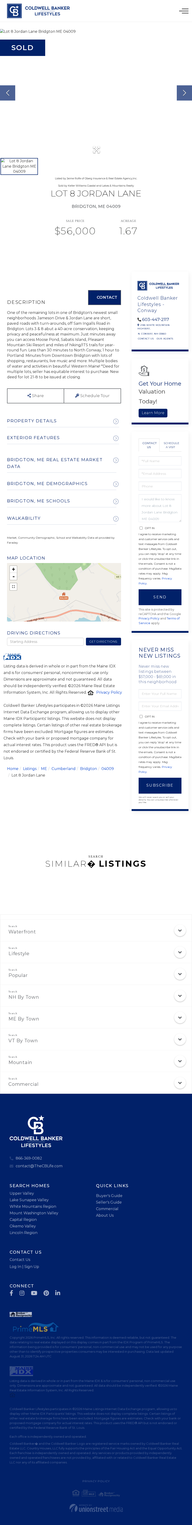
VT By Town (23, 1040)
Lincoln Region (23, 1232)
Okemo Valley (23, 1226)
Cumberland (64, 768)
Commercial (23, 1084)
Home (12, 768)
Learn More (153, 413)
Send (159, 597)
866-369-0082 (29, 1158)
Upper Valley (22, 1193)
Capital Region (23, 1219)
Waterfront (22, 932)
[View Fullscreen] (13, 586)
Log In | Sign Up (24, 1266)
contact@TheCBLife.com (39, 1166)
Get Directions (103, 641)
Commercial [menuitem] (107, 1209)
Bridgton (88, 768)
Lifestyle (19, 953)
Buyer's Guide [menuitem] (109, 1195)
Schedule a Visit (171, 445)
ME (44, 768)
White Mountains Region (33, 1206)
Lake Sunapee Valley (29, 1200)
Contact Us (146, 338)
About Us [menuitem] (105, 1215)
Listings (30, 768)
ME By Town (23, 1019)
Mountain (20, 1062)
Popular (18, 975)
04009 (107, 768)
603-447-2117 (155, 319)
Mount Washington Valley (34, 1213)
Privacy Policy (109, 692)
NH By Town (23, 997)
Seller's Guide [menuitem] (109, 1202)
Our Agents (165, 338)
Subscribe (160, 785)
